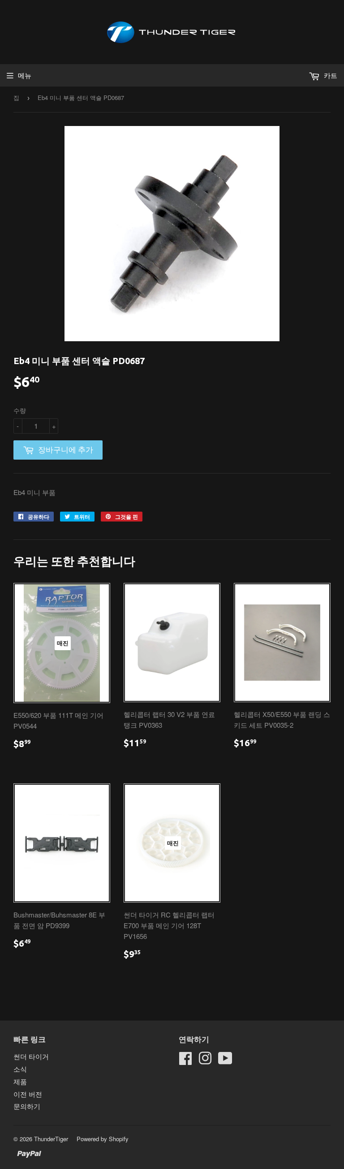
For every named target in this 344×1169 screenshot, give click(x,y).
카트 (329, 75)
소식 (20, 1068)
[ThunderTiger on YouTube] (225, 1060)
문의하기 (26, 1106)
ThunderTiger (51, 1138)
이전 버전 (27, 1094)
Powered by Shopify (103, 1138)
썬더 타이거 (31, 1056)
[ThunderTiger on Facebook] (185, 1060)
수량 (19, 410)
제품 (20, 1081)
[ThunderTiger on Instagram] (205, 1060)
